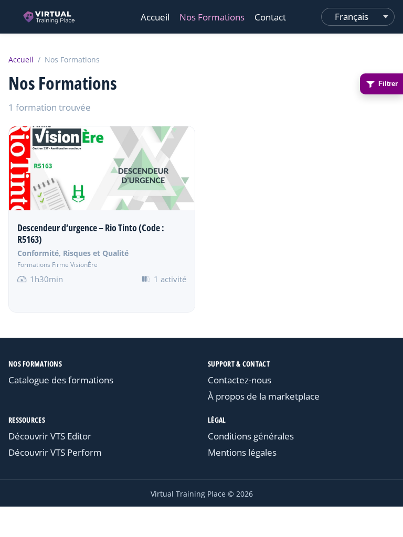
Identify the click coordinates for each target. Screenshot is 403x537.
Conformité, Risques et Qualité (73, 253)
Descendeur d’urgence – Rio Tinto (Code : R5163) (90, 233)
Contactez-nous (239, 380)
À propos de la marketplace (264, 396)
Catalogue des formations (60, 380)
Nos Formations (212, 17)
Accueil (155, 17)
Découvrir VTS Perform (55, 452)
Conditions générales (251, 436)
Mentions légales (242, 452)
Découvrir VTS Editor (49, 436)
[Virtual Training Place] (49, 16)
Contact (270, 17)
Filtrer (388, 84)
